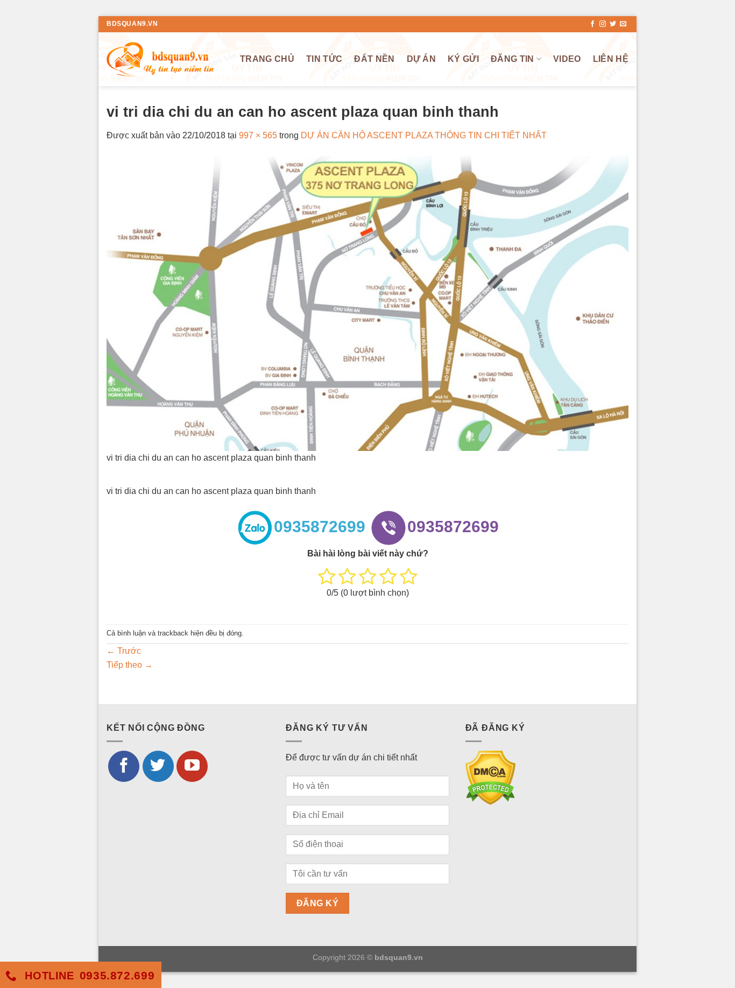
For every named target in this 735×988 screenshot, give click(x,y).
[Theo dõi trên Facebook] (592, 24)
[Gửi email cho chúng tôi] (623, 24)
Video (567, 58)
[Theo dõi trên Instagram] (602, 24)
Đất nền (374, 58)
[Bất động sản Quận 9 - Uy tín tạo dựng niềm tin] (160, 59)
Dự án (421, 58)
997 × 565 (258, 135)
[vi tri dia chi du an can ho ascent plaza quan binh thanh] (367, 302)
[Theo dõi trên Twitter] (613, 24)
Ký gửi (463, 58)
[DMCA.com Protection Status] (490, 776)
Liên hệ (610, 58)
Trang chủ (267, 58)
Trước (124, 650)
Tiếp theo (130, 664)
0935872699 (319, 526)
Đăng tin (512, 58)
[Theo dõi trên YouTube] (192, 766)
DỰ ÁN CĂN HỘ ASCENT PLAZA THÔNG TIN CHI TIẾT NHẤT (424, 135)
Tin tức (324, 58)
